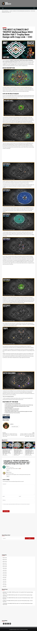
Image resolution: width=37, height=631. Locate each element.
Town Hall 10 (5, 568)
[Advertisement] (18, 20)
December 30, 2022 (28, 455)
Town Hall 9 (4, 586)
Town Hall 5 (4, 579)
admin (11, 424)
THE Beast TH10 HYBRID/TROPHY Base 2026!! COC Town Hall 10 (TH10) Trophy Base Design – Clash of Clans (18, 595)
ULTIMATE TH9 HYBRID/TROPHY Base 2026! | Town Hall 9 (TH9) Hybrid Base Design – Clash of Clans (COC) (18, 601)
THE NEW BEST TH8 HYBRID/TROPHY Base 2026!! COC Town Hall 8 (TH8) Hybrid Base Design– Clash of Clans (18, 604)
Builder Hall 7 (4, 27)
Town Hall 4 (4, 577)
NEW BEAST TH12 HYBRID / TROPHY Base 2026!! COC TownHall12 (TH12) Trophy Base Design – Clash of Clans (18, 593)
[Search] (34, 8)
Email (20, 496)
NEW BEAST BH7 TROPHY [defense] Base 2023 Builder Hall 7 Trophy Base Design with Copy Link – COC (7, 452)
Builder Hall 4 (5, 557)
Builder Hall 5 (5, 559)
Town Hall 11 (5, 570)
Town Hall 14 (5, 575)
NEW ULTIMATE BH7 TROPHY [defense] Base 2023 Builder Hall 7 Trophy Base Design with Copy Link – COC (18, 452)
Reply (8, 470)
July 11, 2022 (5, 39)
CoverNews (21, 629)
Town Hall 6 (4, 581)
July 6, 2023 (4, 455)
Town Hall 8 (4, 584)
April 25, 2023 (16, 455)
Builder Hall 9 (5, 566)
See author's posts (15, 426)
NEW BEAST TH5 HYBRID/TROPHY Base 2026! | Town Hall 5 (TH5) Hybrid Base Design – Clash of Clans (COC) (18, 598)
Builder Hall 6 (5, 561)
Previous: (10, 434)
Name (4, 496)
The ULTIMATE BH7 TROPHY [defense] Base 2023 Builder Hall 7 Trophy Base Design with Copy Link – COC (29, 452)
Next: (27, 434)
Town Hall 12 (5, 572)
